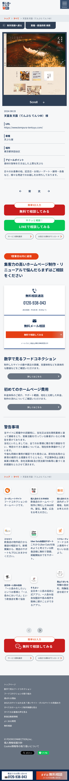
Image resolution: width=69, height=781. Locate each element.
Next (40, 630)
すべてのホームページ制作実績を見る (20, 707)
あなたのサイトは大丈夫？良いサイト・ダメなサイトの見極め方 (32, 702)
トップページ (10, 684)
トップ (7, 18)
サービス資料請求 (15, 236)
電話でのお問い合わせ (17, 775)
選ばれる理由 (10, 698)
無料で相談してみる (33, 334)
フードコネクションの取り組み (17, 693)
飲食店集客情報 (11, 716)
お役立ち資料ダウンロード (48, 236)
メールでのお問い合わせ (51, 775)
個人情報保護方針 (13, 742)
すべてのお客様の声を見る (15, 711)
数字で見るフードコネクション (17, 689)
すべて (16, 18)
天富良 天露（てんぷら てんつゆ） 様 (26, 115)
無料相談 (8, 725)
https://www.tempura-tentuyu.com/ (23, 127)
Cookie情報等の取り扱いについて (21, 746)
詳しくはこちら (34, 376)
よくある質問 (10, 721)
